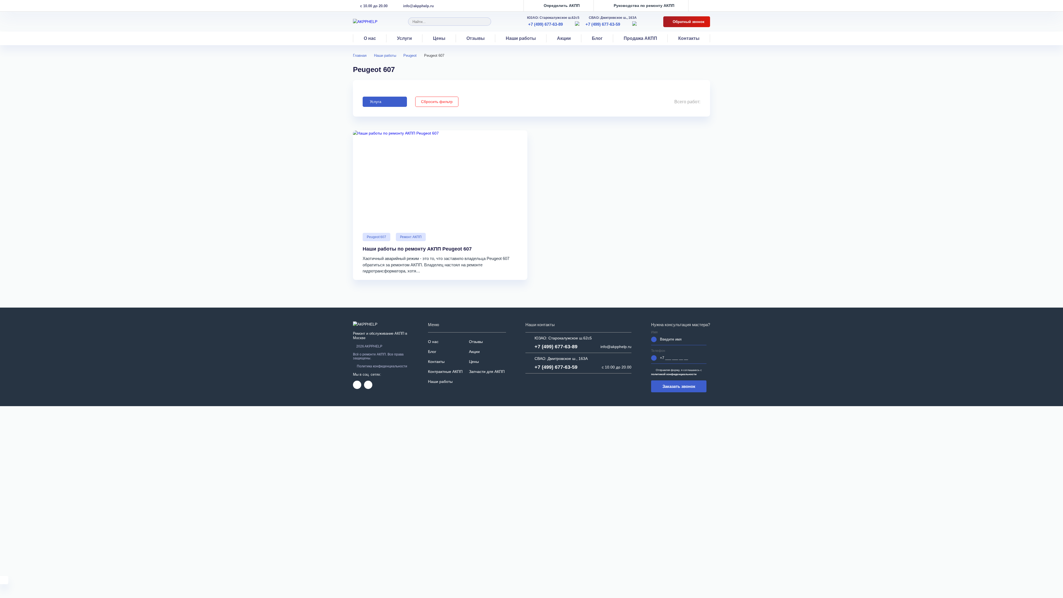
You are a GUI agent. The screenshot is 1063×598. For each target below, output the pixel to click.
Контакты (689, 38)
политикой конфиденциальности (673, 374)
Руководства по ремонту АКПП (644, 5)
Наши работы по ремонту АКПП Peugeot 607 (417, 249)
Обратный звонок (688, 22)
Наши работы (521, 38)
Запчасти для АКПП (487, 371)
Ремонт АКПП (411, 237)
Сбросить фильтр (437, 101)
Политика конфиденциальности (382, 366)
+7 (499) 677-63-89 (545, 24)
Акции (564, 38)
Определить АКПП (562, 5)
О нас (370, 38)
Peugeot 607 (376, 237)
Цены (439, 38)
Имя (654, 332)
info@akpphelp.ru (418, 6)
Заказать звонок (678, 386)
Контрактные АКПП (445, 371)
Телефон (658, 350)
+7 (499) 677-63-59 (602, 24)
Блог (597, 38)
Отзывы (475, 38)
